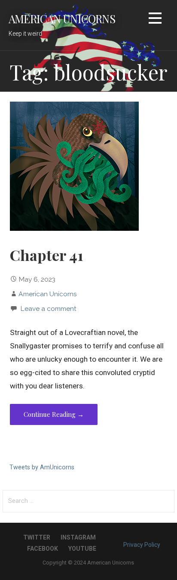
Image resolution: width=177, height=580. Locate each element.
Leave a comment (48, 308)
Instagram (78, 537)
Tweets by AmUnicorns (41, 467)
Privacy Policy (141, 544)
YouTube (82, 548)
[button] (155, 20)
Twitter (36, 537)
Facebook (42, 548)
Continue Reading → (54, 414)
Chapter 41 (46, 255)
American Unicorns (62, 18)
